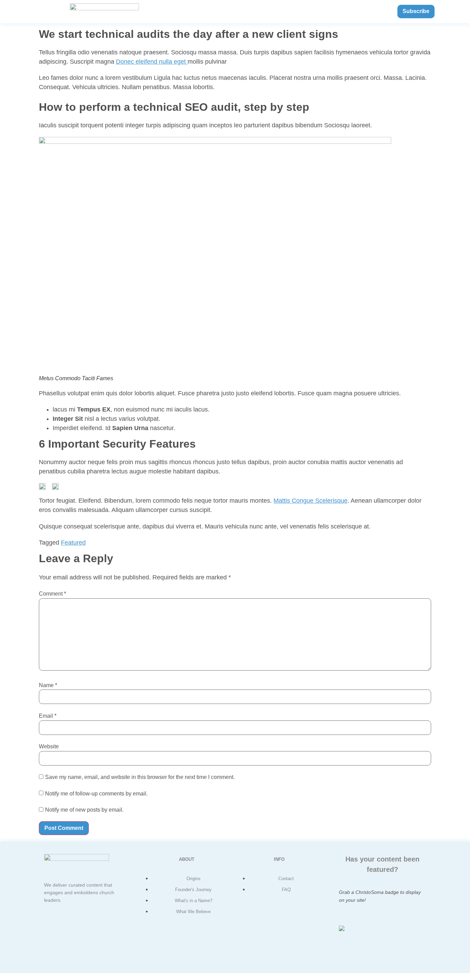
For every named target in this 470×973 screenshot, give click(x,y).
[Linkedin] (104, 926)
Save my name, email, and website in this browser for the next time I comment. (140, 777)
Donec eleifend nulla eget (152, 61)
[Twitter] (83, 926)
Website (49, 746)
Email (47, 716)
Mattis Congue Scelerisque (311, 500)
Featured (73, 542)
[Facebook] (62, 926)
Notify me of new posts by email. (84, 810)
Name (48, 685)
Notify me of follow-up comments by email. (96, 793)
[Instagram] (83, 946)
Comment (52, 594)
